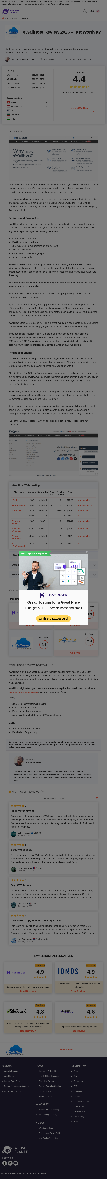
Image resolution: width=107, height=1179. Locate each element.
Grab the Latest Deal (53, 618)
